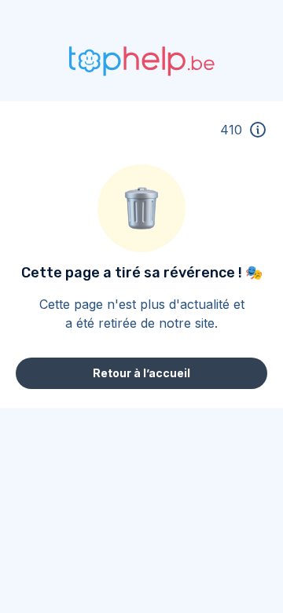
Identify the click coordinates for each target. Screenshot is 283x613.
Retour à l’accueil (141, 373)
